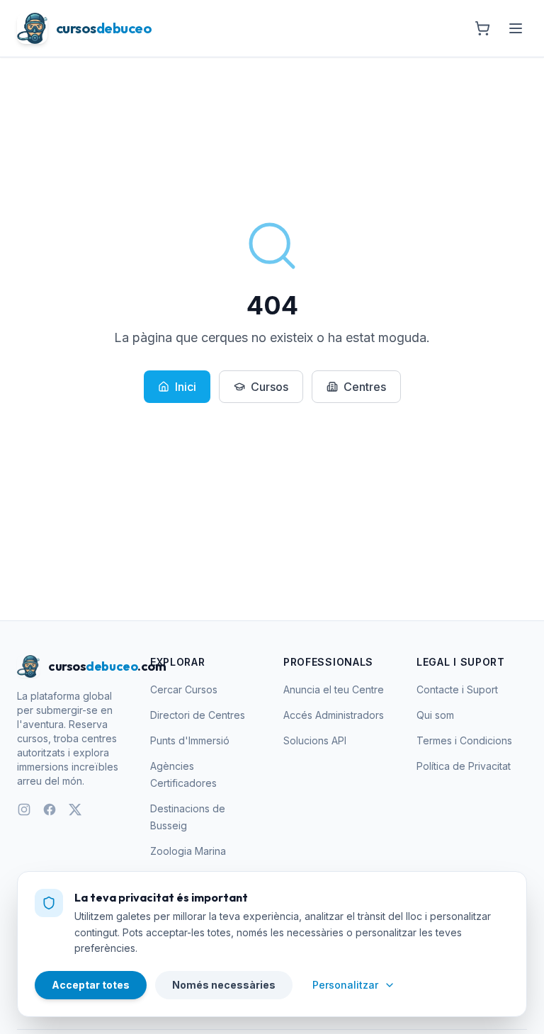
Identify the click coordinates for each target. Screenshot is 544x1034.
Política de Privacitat (463, 766)
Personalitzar (345, 985)
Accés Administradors (333, 715)
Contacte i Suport (457, 689)
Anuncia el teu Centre (333, 689)
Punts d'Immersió (190, 740)
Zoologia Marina (188, 851)
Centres (365, 387)
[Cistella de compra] (482, 28)
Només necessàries (224, 985)
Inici (185, 387)
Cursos (269, 387)
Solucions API (314, 740)
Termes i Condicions (464, 740)
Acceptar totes (91, 985)
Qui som (435, 715)
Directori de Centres (197, 715)
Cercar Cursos (183, 689)
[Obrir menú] (515, 28)
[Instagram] (24, 809)
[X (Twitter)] (75, 809)
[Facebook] (49, 809)
